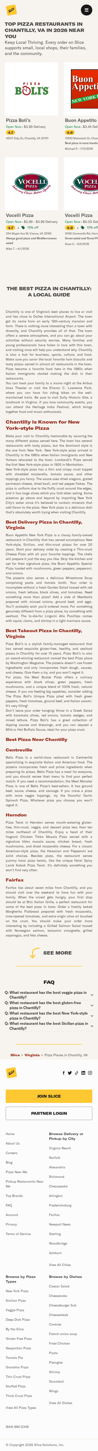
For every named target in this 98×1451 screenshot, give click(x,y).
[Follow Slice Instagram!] (90, 1073)
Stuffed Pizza (16, 1386)
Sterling (55, 1234)
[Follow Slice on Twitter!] (70, 1073)
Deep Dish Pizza (18, 1319)
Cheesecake (58, 1296)
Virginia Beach (60, 1148)
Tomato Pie (14, 1358)
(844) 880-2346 (17, 1427)
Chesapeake (58, 1186)
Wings (53, 1391)
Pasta (53, 1353)
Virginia (32, 1055)
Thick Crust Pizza (19, 1396)
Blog (9, 1162)
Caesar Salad (59, 1286)
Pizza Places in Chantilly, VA (66, 1055)
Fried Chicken (59, 1343)
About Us (13, 1143)
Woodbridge (58, 1243)
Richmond (56, 1177)
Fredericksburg (60, 1205)
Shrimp (54, 1372)
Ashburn (55, 1253)
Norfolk (54, 1158)
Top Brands (14, 1196)
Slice (15, 1055)
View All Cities (60, 1265)
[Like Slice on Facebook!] (64, 1073)
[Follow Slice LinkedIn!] (83, 1073)
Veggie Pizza (15, 1310)
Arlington (56, 1196)
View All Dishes (60, 1403)
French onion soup (63, 1334)
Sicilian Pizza (16, 1300)
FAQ (9, 1205)
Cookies (55, 1324)
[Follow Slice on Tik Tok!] (76, 1073)
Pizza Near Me (16, 1172)
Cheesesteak (58, 1315)
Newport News (60, 1224)
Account (12, 1215)
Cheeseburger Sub (62, 1305)
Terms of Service (18, 1234)
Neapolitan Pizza (18, 1348)
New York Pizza (17, 1291)
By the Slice (15, 1329)
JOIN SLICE (49, 1096)
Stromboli (56, 1381)
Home (10, 1134)
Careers (11, 1153)
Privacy (11, 1224)
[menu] (86, 10)
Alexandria (57, 1167)
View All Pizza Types (21, 1408)
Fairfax (54, 1215)
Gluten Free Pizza (19, 1338)
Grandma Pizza (17, 1367)
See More (57, 953)
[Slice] (11, 10)
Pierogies (56, 1362)
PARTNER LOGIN (49, 1113)
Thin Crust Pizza (18, 1377)
